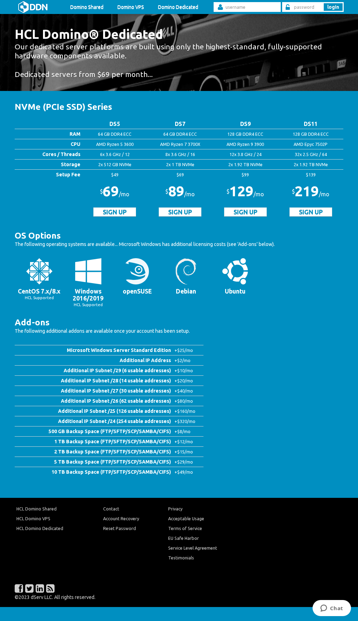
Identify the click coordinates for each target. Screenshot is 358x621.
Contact (111, 508)
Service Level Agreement (192, 547)
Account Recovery (121, 518)
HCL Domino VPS (33, 518)
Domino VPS (130, 7)
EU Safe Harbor (183, 538)
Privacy (175, 508)
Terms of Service (185, 528)
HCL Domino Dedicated (39, 528)
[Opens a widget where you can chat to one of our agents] (331, 609)
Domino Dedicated (178, 7)
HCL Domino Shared (36, 508)
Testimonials (181, 557)
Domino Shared (86, 7)
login (333, 7)
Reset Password (119, 528)
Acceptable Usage (186, 518)
